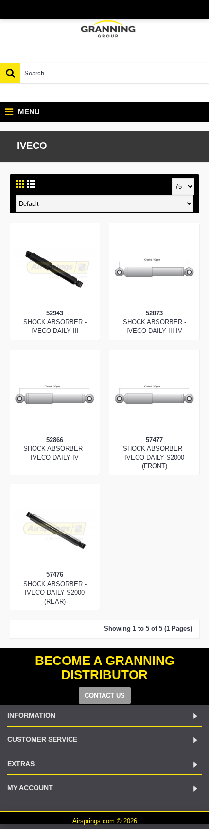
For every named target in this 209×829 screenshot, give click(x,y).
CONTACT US (105, 695)
